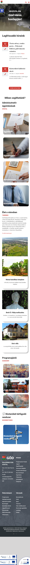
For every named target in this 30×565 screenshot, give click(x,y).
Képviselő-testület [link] (6, 501)
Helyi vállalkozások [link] (21, 506)
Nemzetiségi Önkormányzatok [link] (6, 511)
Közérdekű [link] (22, 73)
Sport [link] (17, 501)
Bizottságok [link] (5, 503)
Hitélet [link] (17, 512)
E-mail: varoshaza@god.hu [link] (7, 475)
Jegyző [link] (18, 464)
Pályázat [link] (22, 53)
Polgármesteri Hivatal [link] (21, 461)
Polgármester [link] (5, 497)
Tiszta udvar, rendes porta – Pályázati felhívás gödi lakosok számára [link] (17, 47)
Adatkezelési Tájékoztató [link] (12, 531)
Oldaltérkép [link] (22, 529)
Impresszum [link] (21, 531)
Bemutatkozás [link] (19, 497)
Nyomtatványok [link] (20, 472)
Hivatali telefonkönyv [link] (21, 470)
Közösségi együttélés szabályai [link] (21, 509)
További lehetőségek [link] (7, 233)
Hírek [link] (17, 499)
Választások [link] (5, 514)
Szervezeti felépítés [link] (21, 468)
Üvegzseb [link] (18, 481)
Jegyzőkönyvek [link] (6, 508)
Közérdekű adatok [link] (6, 506)
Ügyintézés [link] (19, 475)
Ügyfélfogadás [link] (19, 466)
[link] (2, 11)
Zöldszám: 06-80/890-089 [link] (7, 480)
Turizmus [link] (18, 503)
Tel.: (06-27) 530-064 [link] (7, 472)
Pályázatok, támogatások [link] (19, 478)
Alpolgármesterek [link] (6, 499)
